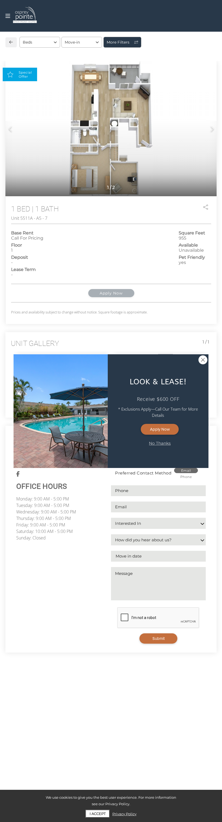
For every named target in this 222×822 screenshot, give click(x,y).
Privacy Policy (124, 814)
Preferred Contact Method (143, 473)
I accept (98, 813)
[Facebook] (18, 474)
